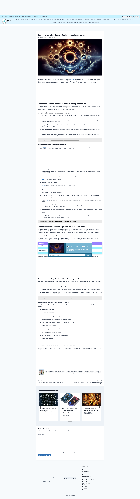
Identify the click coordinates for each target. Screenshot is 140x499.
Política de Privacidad (47, 475)
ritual (44, 147)
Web (83, 449)
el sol (90, 107)
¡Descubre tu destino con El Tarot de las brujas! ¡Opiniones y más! (69, 410)
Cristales (44, 185)
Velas (43, 179)
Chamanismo (85, 471)
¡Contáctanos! (95, 22)
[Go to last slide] (40, 407)
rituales (72, 79)
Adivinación (81, 19)
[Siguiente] (99, 407)
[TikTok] (133, 17)
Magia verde (132, 19)
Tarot (89, 22)
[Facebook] (123, 17)
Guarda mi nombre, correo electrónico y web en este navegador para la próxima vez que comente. (59, 452)
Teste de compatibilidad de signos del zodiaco (13, 16)
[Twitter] (125, 17)
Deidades (93, 19)
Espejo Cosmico (65, 372)
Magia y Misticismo (57, 22)
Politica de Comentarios (43, 479)
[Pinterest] (131, 17)
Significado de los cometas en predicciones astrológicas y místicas (48, 410)
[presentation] (48, 399)
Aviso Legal (51, 477)
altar (47, 200)
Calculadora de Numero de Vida (33, 16)
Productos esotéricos (68, 22)
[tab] (68, 421)
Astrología (87, 19)
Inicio (17, 19)
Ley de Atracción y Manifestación (120, 19)
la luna (73, 230)
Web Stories (44, 16)
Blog (76, 19)
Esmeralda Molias (42, 37)
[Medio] (136, 17)
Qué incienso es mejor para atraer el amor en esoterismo (51, 381)
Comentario (41, 434)
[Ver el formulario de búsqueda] (103, 25)
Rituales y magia (78, 22)
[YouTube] (129, 17)
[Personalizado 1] (138, 17)
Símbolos (85, 22)
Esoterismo (98, 19)
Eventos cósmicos (107, 19)
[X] (67, 478)
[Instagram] (127, 17)
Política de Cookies (43, 477)
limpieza (55, 189)
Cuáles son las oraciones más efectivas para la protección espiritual (88, 382)
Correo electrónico (65, 449)
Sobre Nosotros (70, 19)
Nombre (40, 449)
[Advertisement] (33, 7)
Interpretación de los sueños (89, 478)
